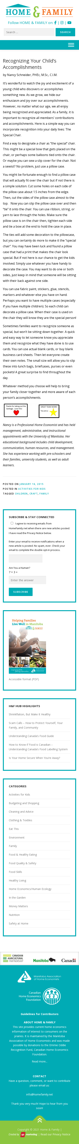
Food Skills (15, 872)
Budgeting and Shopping (24, 803)
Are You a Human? (19, 570)
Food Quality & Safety (22, 863)
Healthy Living (17, 880)
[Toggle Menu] (71, 45)
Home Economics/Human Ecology (30, 889)
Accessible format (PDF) (24, 679)
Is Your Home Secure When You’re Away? (34, 758)
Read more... (39, 1061)
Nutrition (14, 915)
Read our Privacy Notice (55, 1134)
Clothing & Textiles (20, 820)
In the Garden (17, 897)
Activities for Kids (32, 488)
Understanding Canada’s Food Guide (31, 736)
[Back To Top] (39, 1120)
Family (44, 493)
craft (34, 493)
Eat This (14, 829)
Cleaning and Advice (21, 811)
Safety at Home (18, 923)
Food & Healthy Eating (23, 854)
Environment (17, 837)
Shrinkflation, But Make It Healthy (29, 714)
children (21, 493)
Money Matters (18, 906)
